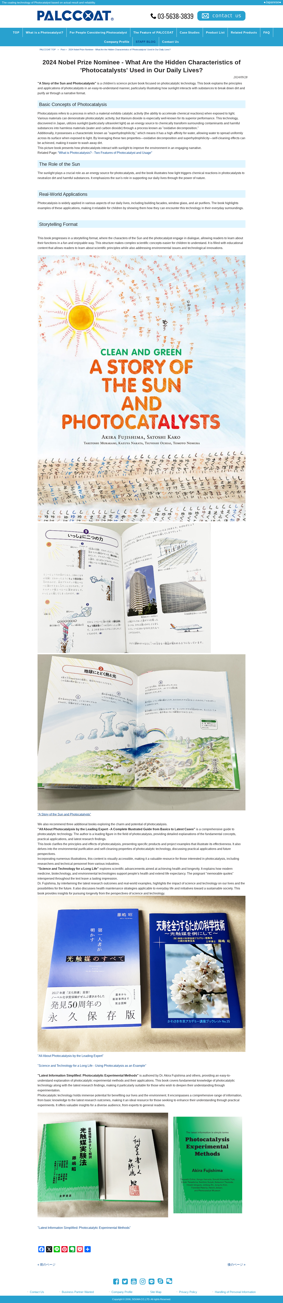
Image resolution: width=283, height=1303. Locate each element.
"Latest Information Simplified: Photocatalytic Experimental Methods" (84, 1227)
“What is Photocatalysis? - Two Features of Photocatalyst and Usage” (105, 152)
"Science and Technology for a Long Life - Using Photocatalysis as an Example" (92, 1065)
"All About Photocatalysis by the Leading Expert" (71, 1055)
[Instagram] (141, 1281)
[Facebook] (115, 1281)
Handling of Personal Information (235, 1292)
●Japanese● (272, 2)
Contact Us (37, 1292)
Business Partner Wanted (78, 1292)
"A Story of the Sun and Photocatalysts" (64, 814)
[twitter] (124, 1281)
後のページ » (236, 1264)
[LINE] (150, 1282)
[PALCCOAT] (75, 21)
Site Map (155, 1292)
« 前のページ (46, 1264)
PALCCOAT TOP (48, 49)
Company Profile (121, 1292)
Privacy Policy (188, 1292)
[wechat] (168, 1281)
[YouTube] (133, 1281)
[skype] (159, 1281)
